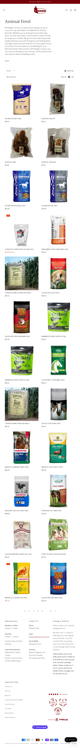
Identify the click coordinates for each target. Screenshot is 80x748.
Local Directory (10, 704)
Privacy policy (44, 743)
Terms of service (53, 743)
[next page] (55, 611)
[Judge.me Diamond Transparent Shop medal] (53, 702)
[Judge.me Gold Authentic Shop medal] (63, 702)
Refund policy (9, 713)
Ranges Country (14, 743)
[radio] (69, 77)
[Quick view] (36, 114)
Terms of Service (10, 717)
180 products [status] (11, 77)
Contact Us (8, 686)
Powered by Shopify (23, 743)
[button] (4, 10)
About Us (8, 695)
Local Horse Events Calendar (14, 700)
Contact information (65, 743)
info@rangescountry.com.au (39, 637)
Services (7, 691)
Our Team (8, 708)
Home (7, 61)
